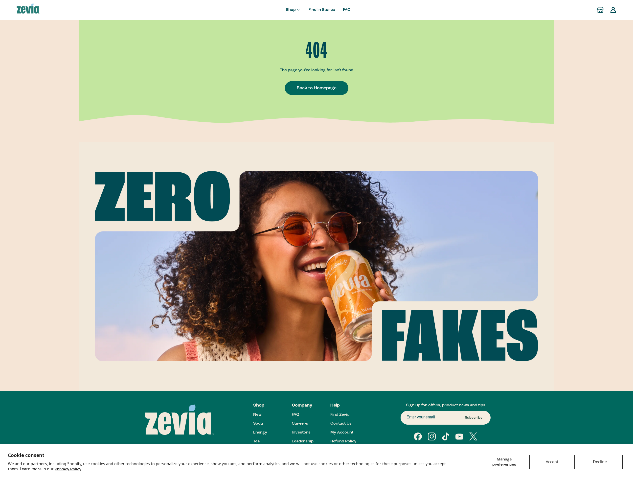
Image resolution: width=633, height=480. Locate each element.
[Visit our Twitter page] (473, 436)
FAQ (346, 10)
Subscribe (473, 417)
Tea (256, 441)
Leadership (303, 441)
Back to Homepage (317, 88)
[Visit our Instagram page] (432, 436)
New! (257, 415)
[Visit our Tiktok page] (446, 436)
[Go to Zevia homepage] (28, 10)
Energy (260, 432)
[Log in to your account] (613, 10)
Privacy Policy (68, 469)
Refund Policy (343, 441)
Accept (552, 461)
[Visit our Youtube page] (459, 436)
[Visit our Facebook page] (418, 436)
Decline (600, 461)
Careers (300, 424)
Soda (258, 424)
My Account (341, 432)
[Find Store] (600, 10)
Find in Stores (322, 10)
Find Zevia (339, 415)
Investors (301, 432)
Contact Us (341, 424)
